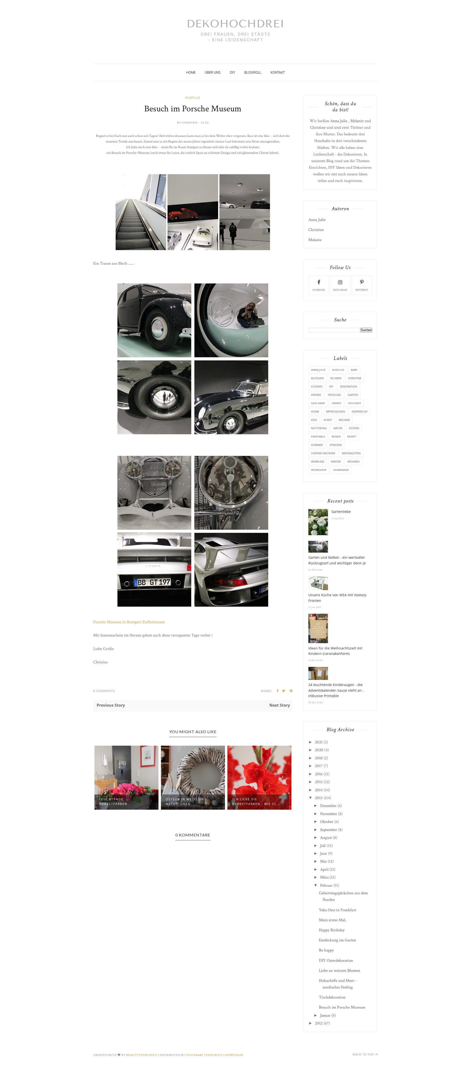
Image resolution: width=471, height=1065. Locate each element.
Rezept (351, 436)
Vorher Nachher (323, 453)
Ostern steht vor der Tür (254, 801)
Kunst (328, 420)
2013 (319, 798)
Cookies (317, 386)
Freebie (316, 395)
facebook (319, 290)
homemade (341, 470)
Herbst (336, 403)
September (328, 829)
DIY (232, 72)
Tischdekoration (332, 997)
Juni (323, 853)
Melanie (357, 121)
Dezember (328, 805)
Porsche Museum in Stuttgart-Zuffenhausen (129, 622)
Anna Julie (338, 121)
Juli (323, 845)
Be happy (326, 950)
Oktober (326, 821)
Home (191, 72)
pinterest (361, 290)
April (324, 869)
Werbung (317, 461)
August (326, 837)
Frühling (334, 395)
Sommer (317, 445)
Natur (337, 428)
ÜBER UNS (213, 72)
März (324, 877)
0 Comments (104, 691)
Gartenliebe (341, 511)
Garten (353, 395)
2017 (319, 766)
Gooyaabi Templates (204, 1055)
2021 (319, 742)
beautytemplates (141, 1055)
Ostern (354, 428)
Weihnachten (351, 453)
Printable (318, 436)
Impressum (234, 1055)
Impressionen (335, 411)
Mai (323, 861)
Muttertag (319, 428)
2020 (319, 750)
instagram (340, 290)
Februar (326, 885)
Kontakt (278, 72)
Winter (336, 461)
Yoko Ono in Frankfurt (337, 910)
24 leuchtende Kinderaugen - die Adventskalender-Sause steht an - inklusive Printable (336, 690)
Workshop (319, 470)
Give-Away (318, 403)
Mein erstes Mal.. (333, 920)
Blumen (335, 378)
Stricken (335, 445)
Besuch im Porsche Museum (342, 1007)
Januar (325, 1015)
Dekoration (348, 386)
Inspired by (359, 411)
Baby (354, 370)
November (328, 814)
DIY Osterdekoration (336, 960)
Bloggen (317, 378)
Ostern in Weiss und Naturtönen (119, 801)
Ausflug (192, 97)
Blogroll (252, 72)
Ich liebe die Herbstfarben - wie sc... (190, 801)
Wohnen (353, 461)
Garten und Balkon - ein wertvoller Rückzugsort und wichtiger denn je (337, 560)
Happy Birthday (332, 930)
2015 (319, 782)
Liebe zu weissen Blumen (339, 970)
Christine (318, 127)
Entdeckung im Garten (337, 940)
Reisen (336, 436)
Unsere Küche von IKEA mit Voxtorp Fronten (337, 598)
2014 (319, 790)
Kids (314, 420)
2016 (319, 774)
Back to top (364, 1054)
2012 (319, 1023)
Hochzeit (354, 403)
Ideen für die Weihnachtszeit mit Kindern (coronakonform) (335, 651)
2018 (319, 758)
